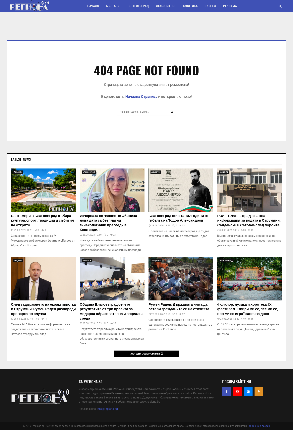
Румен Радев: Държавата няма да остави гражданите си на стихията (178, 307)
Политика (190, 6)
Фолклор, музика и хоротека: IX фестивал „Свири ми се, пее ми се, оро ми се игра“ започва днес (247, 309)
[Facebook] (226, 391)
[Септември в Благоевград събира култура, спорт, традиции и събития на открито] (43, 190)
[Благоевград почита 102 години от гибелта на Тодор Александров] (180, 190)
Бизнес (210, 6)
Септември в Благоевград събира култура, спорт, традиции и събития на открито (42, 220)
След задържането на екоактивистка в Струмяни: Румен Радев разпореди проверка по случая (43, 309)
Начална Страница (141, 96)
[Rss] (259, 391)
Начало (93, 6)
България (113, 6)
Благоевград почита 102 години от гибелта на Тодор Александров (178, 218)
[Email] (248, 391)
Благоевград (139, 6)
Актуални (156, 261)
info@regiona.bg (107, 408)
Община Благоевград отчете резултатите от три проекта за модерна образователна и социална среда (112, 312)
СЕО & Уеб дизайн (259, 426)
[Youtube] (237, 391)
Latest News (21, 159)
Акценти (18, 172)
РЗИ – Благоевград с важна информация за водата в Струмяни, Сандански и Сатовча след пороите (248, 220)
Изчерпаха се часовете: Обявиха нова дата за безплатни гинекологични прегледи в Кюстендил (108, 223)
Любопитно (165, 6)
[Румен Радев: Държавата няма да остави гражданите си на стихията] (180, 278)
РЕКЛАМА (230, 6)
